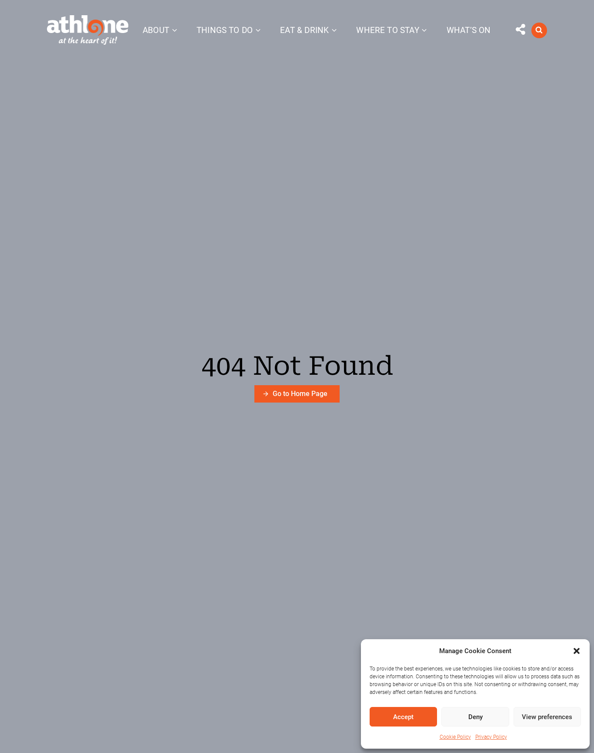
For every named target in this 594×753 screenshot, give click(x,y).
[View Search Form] (539, 30)
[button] (576, 651)
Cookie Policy (455, 737)
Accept (403, 717)
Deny (475, 717)
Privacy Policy (491, 737)
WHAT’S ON (469, 30)
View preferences (547, 717)
